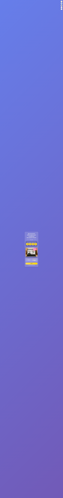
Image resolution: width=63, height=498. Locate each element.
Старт (31, 263)
